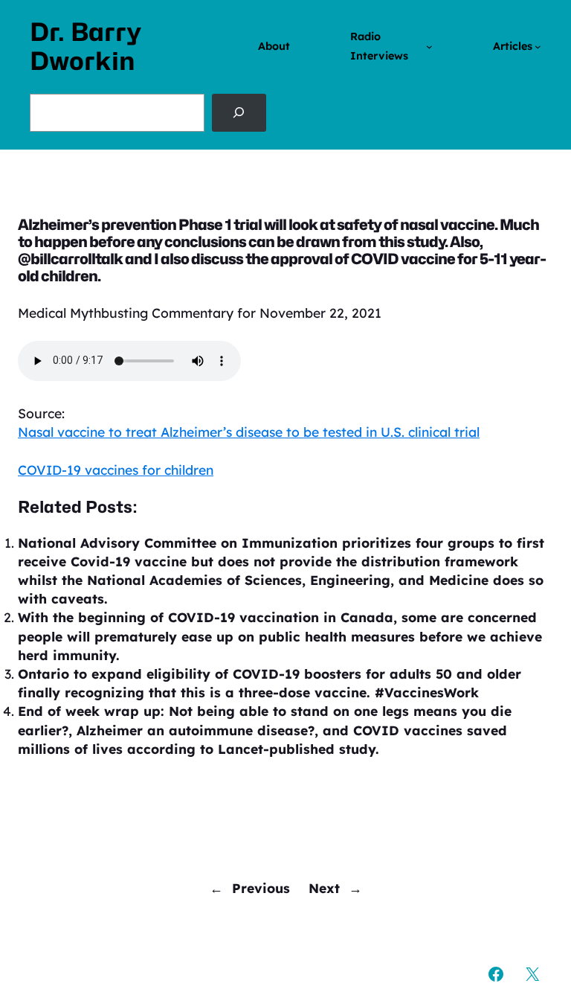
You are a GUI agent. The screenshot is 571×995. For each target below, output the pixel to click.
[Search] (239, 112)
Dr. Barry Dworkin (85, 46)
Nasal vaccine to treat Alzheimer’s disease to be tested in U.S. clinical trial (249, 431)
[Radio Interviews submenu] (429, 46)
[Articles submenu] (538, 46)
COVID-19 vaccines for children (115, 469)
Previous (261, 888)
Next (324, 888)
